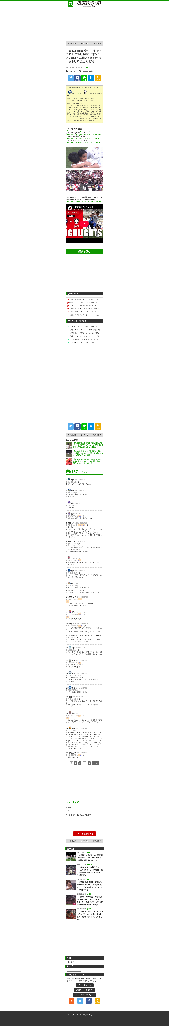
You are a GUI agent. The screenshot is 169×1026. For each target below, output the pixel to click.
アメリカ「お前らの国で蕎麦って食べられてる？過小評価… (85, 327)
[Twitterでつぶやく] (71, 78)
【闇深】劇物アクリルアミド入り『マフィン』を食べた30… (85, 312)
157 (90, 67)
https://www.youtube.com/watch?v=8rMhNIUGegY (84, 201)
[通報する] (78, 482)
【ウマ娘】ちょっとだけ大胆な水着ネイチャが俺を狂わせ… (85, 342)
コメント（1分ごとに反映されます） (79, 815)
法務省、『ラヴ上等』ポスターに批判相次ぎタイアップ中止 (85, 302)
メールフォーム (84, 985)
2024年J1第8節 (87, 71)
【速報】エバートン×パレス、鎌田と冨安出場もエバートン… (85, 330)
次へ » (95, 763)
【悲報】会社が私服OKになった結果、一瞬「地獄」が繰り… (85, 299)
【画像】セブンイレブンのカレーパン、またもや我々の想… (85, 315)
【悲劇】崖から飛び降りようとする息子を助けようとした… (85, 333)
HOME (85, 43)
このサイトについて (84, 990)
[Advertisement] (84, 23)
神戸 (75, 71)
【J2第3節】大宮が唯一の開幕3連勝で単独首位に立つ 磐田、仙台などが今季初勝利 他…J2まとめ (90, 857)
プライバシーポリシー (84, 995)
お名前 (68, 808)
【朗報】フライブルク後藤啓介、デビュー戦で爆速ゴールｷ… (85, 336)
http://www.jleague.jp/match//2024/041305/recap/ (83, 142)
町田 (70, 71)
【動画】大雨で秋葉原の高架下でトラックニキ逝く (85, 305)
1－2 (77, 93)
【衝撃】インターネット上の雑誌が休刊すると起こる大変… (85, 308)
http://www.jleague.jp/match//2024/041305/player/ (83, 138)
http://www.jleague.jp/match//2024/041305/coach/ (83, 135)
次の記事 (72, 43)
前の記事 (96, 43)
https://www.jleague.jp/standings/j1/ (78, 131)
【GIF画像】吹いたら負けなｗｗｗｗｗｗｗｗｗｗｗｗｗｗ (85, 339)
